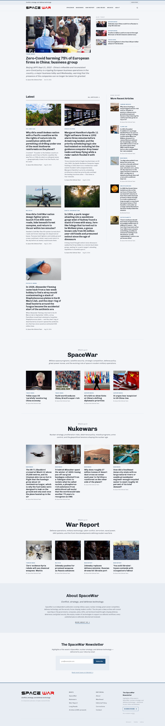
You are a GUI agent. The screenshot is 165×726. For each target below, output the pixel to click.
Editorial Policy (101, 703)
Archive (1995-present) (77, 710)
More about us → (82, 622)
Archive (110, 7)
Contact (99, 710)
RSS (133, 713)
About (117, 7)
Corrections (100, 706)
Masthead (99, 699)
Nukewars (80, 7)
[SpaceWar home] (38, 8)
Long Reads (100, 7)
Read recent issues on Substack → (82, 672)
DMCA (142, 722)
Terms (136, 722)
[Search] (137, 7)
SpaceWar (70, 7)
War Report (90, 7)
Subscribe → (130, 709)
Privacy (128, 722)
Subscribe (134, 2)
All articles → (94, 97)
